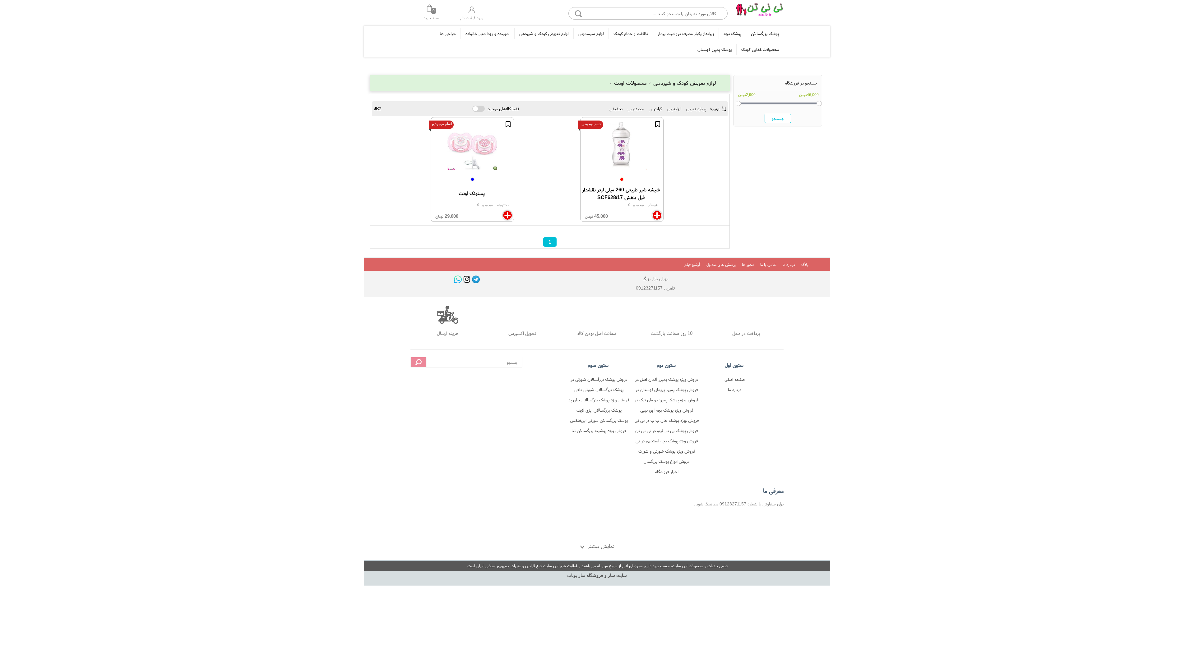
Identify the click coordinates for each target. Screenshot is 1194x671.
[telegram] (476, 279)
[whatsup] (458, 279)
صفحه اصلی (734, 379)
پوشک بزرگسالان (765, 33)
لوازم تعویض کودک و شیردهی (544, 33)
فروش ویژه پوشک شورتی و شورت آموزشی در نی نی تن (666, 452)
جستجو (778, 118)
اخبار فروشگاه (666, 471)
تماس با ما (768, 264)
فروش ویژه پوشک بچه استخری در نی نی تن (667, 442)
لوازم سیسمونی (591, 33)
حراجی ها (448, 33)
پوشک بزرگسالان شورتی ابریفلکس (599, 420)
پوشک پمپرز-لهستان (714, 49)
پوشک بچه (732, 33)
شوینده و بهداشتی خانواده (487, 33)
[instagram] (467, 279)
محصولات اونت (630, 83)
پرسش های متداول (721, 264)
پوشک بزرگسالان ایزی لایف (599, 410)
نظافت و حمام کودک (630, 33)
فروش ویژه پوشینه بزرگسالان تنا (599, 430)
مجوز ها (748, 264)
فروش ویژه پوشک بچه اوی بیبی (666, 410)
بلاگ (804, 264)
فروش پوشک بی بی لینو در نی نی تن (666, 430)
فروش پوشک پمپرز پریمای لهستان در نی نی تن (667, 390)
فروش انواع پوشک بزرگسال (667, 461)
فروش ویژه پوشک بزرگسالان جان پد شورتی (598, 401)
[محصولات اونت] (759, 11)
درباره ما (789, 264)
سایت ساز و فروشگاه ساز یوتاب (597, 575)
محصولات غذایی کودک (760, 49)
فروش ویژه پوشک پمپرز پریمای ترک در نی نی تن (667, 401)
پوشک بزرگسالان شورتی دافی (598, 389)
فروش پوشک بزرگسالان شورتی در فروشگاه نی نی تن (599, 380)
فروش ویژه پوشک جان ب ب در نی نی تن (667, 421)
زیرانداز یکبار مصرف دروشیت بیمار (686, 33)
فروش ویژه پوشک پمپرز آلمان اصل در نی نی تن (666, 380)
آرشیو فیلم (692, 264)
